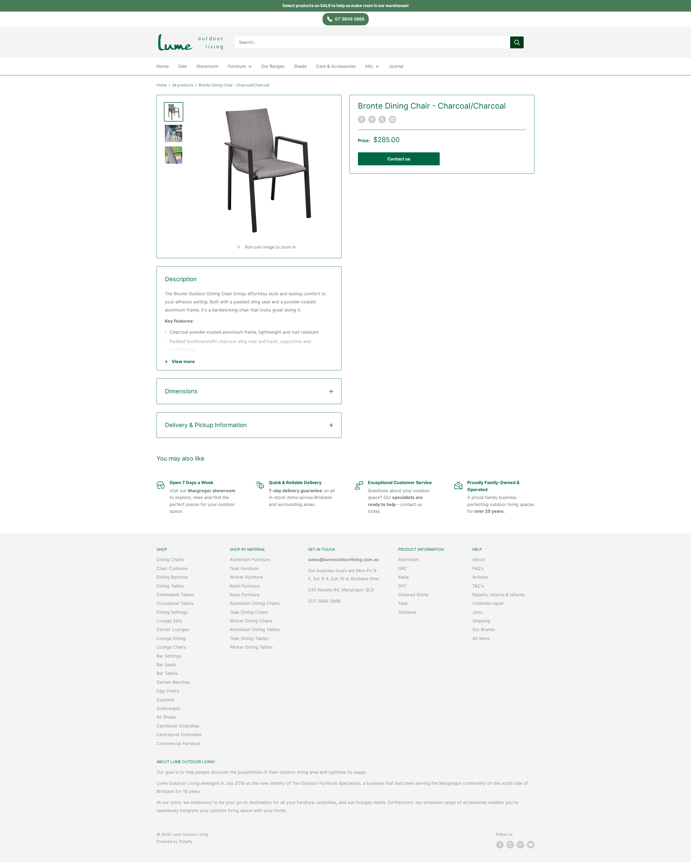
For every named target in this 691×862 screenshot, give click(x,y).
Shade (300, 66)
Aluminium (408, 559)
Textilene (407, 612)
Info (369, 66)
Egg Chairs (168, 690)
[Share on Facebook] (361, 119)
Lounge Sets (169, 620)
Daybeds (166, 699)
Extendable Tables (175, 594)
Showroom (207, 66)
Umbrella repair (488, 603)
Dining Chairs (170, 559)
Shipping (481, 620)
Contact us (398, 159)
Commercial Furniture (178, 743)
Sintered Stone (413, 594)
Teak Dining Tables (249, 638)
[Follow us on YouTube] (530, 844)
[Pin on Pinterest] (372, 119)
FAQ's (478, 568)
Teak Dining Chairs (249, 612)
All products (182, 85)
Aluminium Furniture (250, 559)
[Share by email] (392, 119)
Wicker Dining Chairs (251, 620)
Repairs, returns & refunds (498, 594)
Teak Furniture (244, 568)
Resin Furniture (245, 586)
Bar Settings (169, 656)
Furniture (237, 66)
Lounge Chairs (171, 647)
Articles (480, 577)
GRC (402, 568)
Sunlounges (168, 708)
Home (163, 66)
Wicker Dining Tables (251, 647)
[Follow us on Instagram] (510, 844)
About (478, 559)
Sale (182, 66)
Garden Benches (173, 682)
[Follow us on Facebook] (500, 844)
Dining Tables (170, 586)
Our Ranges (272, 66)
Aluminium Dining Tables (255, 629)
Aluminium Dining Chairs (254, 603)
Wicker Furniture (246, 577)
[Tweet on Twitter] (382, 119)
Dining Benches (172, 577)
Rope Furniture (244, 594)
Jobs (477, 612)
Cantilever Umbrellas (178, 726)
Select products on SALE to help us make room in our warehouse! (345, 5)
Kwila (403, 577)
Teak (403, 603)
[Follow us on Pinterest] (520, 844)
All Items (481, 638)
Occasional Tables (175, 603)
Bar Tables (167, 673)
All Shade (166, 717)
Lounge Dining (171, 638)
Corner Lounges (173, 629)
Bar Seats (166, 664)
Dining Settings (172, 612)
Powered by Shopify (174, 841)
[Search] (517, 42)
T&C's (478, 586)
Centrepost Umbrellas (179, 734)
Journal (396, 66)
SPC (402, 586)
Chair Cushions (172, 568)
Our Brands (483, 629)
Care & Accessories (336, 66)
